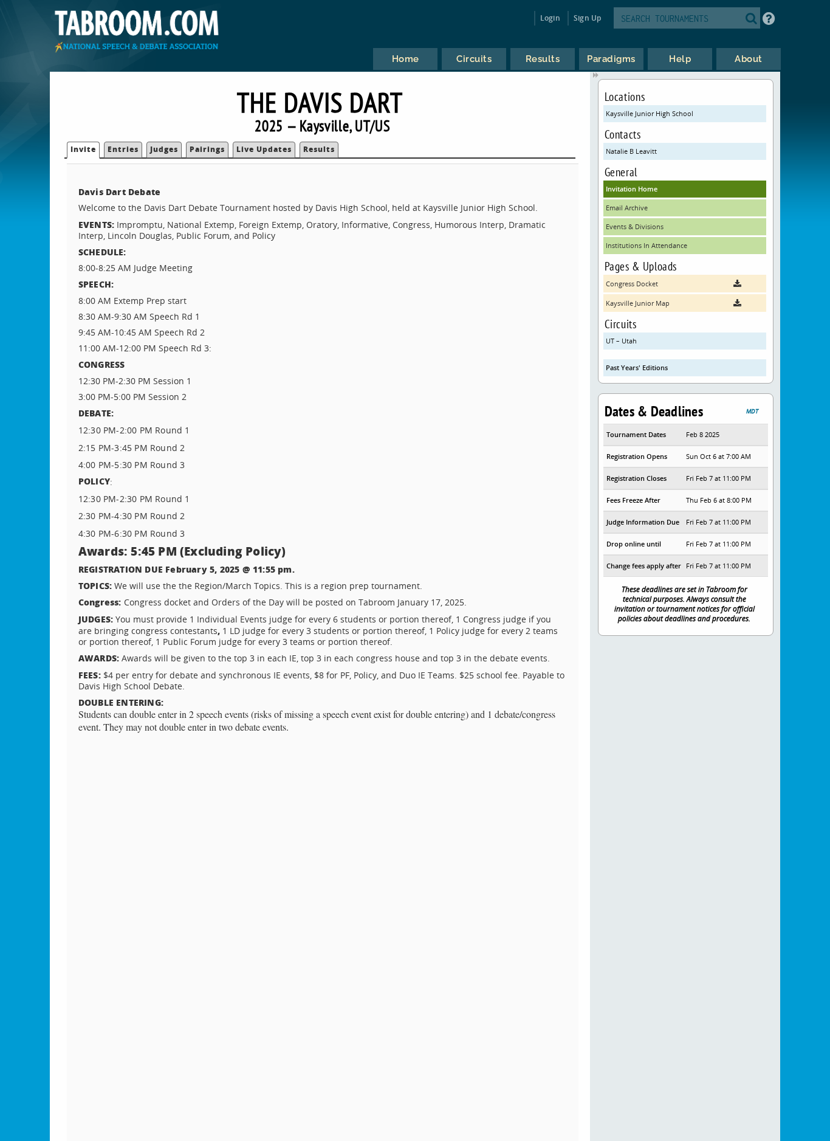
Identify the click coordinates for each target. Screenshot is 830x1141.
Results (319, 149)
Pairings (207, 149)
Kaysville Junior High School (649, 113)
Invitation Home (631, 188)
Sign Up (587, 18)
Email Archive (627, 207)
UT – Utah (621, 340)
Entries (123, 149)
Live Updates (264, 149)
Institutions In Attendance (646, 245)
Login (550, 18)
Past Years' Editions (637, 367)
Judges (164, 149)
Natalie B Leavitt (631, 151)
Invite (83, 149)
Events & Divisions (635, 226)
